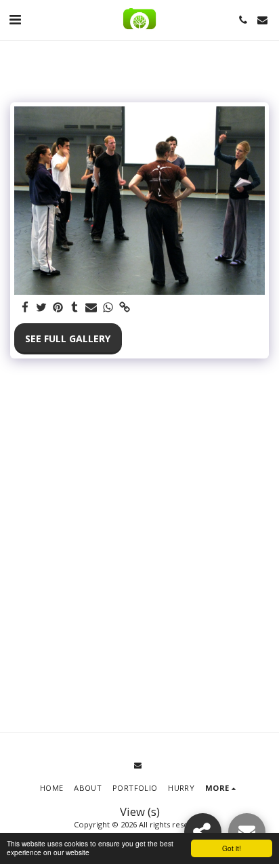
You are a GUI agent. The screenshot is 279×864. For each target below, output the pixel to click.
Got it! (231, 848)
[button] (14, 19)
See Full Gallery (67, 338)
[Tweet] (42, 308)
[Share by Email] (91, 308)
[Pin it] (58, 308)
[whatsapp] (108, 308)
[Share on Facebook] (25, 308)
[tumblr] (75, 308)
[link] (125, 308)
